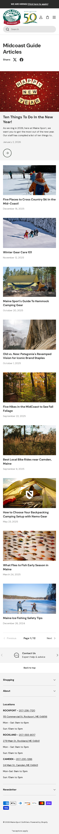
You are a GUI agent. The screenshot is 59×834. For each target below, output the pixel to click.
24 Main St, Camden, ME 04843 (20, 765)
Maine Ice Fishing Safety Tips (23, 618)
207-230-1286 (24, 759)
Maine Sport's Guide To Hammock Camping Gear (26, 303)
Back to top (30, 667)
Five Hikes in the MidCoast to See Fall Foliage (28, 409)
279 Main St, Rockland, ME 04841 (21, 740)
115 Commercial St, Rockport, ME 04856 (25, 716)
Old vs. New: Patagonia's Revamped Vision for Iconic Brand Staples (27, 356)
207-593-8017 (27, 734)
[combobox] (29, 29)
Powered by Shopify (39, 822)
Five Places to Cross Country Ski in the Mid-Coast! (29, 201)
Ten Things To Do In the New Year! (28, 119)
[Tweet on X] (14, 59)
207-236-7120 (27, 710)
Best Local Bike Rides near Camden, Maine (27, 461)
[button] (47, 17)
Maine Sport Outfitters (20, 822)
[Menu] (54, 17)
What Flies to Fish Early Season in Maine (25, 567)
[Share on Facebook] (21, 59)
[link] (12, 638)
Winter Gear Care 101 (17, 252)
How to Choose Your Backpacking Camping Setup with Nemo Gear (26, 514)
